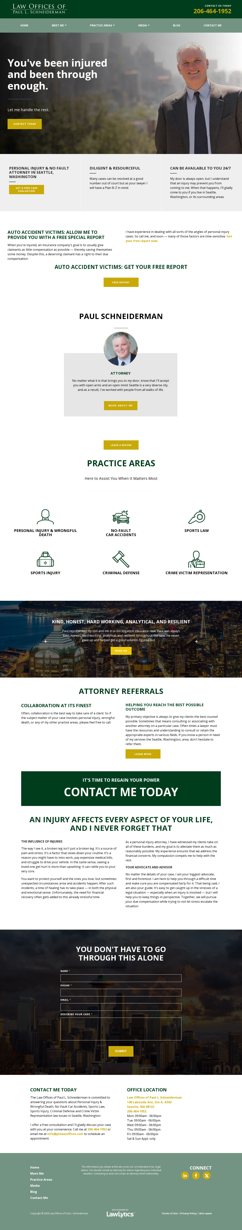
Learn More (143, 754)
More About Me (121, 405)
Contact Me (213, 25)
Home (24, 25)
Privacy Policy (188, 1213)
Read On (121, 651)
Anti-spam (205, 1213)
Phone (66, 985)
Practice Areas (101, 25)
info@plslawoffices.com (65, 1134)
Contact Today (24, 124)
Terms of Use (170, 1213)
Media (142, 25)
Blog (176, 25)
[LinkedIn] (185, 1175)
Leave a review (121, 445)
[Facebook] (196, 1175)
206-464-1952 (212, 11)
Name (65, 971)
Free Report (121, 282)
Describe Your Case (76, 1014)
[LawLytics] (121, 1213)
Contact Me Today (121, 792)
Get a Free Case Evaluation (26, 189)
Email (65, 999)
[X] (207, 1175)
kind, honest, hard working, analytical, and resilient (121, 621)
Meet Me (58, 25)
